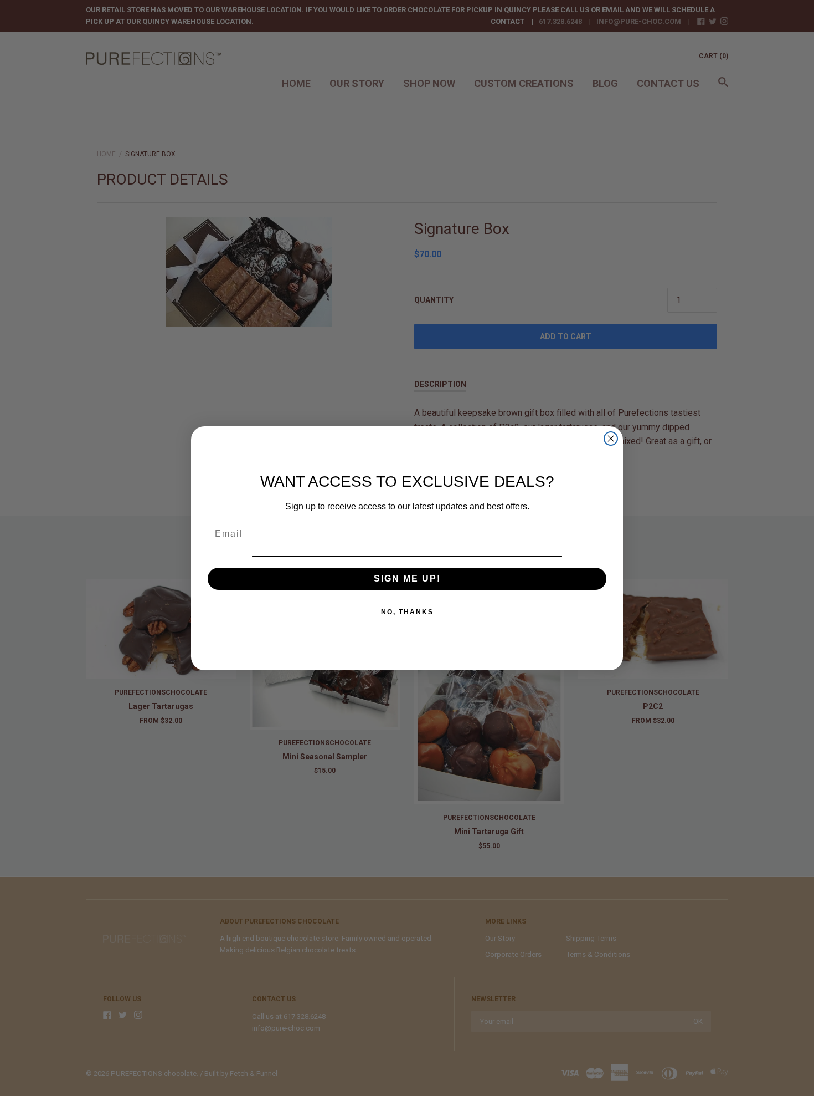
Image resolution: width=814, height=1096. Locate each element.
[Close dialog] (610, 438)
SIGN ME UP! (407, 578)
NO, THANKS (407, 612)
